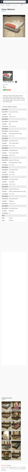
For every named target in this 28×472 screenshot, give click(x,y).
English (24, 4)
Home (3, 4)
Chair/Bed (8, 4)
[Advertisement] (14, 54)
